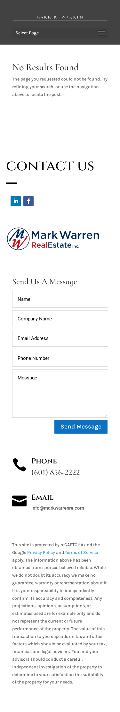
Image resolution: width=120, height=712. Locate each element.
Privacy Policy (41, 552)
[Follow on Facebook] (28, 201)
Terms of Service (81, 552)
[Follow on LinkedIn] (16, 201)
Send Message (80, 426)
